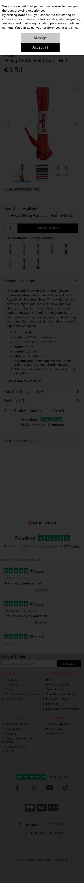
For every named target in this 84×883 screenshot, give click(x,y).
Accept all (40, 47)
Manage (40, 38)
